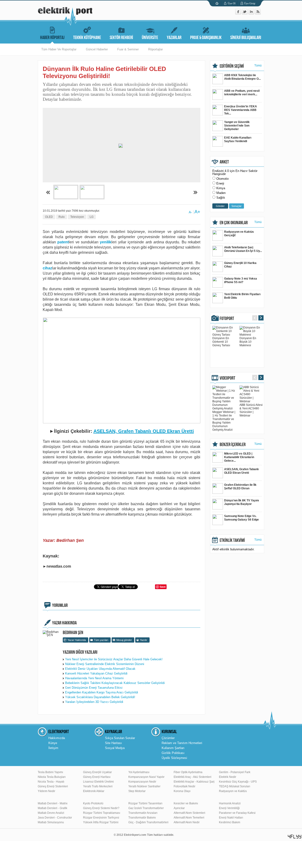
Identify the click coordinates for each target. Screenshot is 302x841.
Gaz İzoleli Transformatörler (146, 808)
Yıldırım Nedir (46, 791)
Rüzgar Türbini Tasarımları (145, 803)
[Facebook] (238, 13)
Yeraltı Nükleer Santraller (144, 786)
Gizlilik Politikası (173, 752)
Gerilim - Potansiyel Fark (234, 772)
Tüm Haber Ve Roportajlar (58, 49)
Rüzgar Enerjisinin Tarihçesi (101, 817)
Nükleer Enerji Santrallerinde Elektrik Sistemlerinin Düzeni (104, 664)
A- (190, 212)
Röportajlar (155, 49)
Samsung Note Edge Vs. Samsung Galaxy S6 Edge (241, 517)
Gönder (220, 206)
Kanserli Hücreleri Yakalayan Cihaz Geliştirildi (96, 673)
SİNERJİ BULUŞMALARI (245, 37)
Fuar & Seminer (128, 49)
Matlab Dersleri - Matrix (52, 803)
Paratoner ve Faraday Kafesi (237, 812)
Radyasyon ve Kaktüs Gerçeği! (239, 233)
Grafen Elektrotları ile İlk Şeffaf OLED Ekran (240, 486)
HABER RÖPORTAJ (52, 37)
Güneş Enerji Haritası (96, 776)
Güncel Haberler (97, 49)
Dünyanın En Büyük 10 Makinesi (247, 342)
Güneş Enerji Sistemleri (53, 786)
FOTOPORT (227, 318)
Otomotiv (222, 178)
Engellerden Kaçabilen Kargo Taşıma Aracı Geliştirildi (101, 692)
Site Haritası (113, 743)
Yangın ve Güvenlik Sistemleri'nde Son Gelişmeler (237, 125)
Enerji (220, 183)
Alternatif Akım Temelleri (189, 817)
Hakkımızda (56, 738)
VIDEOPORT (227, 378)
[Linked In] (251, 13)
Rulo (62, 217)
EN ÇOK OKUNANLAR (234, 223)
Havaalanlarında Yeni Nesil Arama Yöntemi (94, 678)
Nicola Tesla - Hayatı (51, 781)
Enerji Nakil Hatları (231, 817)
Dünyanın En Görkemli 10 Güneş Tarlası (221, 342)
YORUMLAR (60, 605)
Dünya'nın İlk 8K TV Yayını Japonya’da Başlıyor (241, 502)
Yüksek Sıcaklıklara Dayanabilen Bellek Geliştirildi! (100, 697)
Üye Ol (231, 3)
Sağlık (220, 197)
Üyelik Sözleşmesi (174, 757)
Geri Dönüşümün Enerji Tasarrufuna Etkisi (93, 687)
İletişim (53, 747)
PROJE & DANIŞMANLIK (206, 37)
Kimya (220, 188)
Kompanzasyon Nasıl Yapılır (146, 776)
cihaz (47, 268)
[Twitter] (245, 13)
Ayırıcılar (179, 808)
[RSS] (258, 13)
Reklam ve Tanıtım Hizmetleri (182, 743)
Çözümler (168, 738)
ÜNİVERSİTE (150, 37)
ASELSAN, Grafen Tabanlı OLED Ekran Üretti (241, 471)
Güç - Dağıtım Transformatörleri (148, 822)
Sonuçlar (236, 206)
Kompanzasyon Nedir (142, 781)
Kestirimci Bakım (229, 822)
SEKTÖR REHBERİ (121, 37)
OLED (49, 217)
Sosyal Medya (115, 747)
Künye (52, 743)
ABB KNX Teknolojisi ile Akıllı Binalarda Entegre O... (242, 77)
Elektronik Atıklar (93, 791)
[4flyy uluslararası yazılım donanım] (294, 836)
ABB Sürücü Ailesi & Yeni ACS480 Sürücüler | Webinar (251, 410)
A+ (197, 211)
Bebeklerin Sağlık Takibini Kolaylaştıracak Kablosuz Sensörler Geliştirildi (115, 683)
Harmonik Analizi (230, 803)
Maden (221, 193)
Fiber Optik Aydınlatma (188, 772)
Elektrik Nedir (227, 776)
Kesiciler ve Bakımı (186, 803)
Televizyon (77, 217)
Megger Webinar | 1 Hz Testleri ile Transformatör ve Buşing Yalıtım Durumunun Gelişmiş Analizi (223, 420)
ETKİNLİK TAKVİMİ (232, 540)
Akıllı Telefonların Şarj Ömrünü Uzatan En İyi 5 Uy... (243, 249)
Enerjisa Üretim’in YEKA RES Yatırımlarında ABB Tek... (240, 110)
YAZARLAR (174, 37)
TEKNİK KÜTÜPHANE (87, 37)
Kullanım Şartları (173, 747)
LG (91, 217)
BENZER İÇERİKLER (233, 444)
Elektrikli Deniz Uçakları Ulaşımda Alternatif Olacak (100, 668)
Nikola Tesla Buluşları (52, 776)
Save (163, 586)
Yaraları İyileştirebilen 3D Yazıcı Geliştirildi (94, 702)
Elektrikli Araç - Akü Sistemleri (192, 776)
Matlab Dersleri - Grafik (52, 808)
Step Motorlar (137, 791)
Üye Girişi (249, 3)
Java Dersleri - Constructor (55, 817)
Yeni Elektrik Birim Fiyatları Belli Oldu (242, 296)
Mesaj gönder (124, 640)
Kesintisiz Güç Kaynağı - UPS (238, 781)
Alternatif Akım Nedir (187, 822)
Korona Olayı (182, 791)
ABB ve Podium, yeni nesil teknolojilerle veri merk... (242, 92)
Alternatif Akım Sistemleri (189, 812)
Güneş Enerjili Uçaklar (97, 772)
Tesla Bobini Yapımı (50, 772)
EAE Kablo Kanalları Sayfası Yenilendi (237, 139)
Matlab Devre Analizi (51, 812)
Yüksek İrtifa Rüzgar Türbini (100, 822)
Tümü (258, 65)
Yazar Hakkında (76, 640)
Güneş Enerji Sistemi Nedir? (101, 808)
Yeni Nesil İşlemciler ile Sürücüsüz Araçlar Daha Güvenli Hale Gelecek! (114, 659)
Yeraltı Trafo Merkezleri (98, 786)
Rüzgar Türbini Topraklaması (101, 812)
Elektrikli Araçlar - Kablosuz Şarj (194, 781)
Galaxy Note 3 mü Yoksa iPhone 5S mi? (240, 280)
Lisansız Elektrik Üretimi (98, 781)
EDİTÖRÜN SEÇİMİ (232, 66)
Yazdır (143, 640)
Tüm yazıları (101, 640)
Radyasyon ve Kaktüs (233, 791)
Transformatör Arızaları (142, 812)
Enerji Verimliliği (229, 808)
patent (63, 242)
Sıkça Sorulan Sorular (120, 738)
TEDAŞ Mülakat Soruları (234, 786)
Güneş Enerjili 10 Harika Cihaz (240, 264)
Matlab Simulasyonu (51, 822)
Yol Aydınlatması (138, 772)
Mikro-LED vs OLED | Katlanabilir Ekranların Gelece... (239, 457)
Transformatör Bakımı (142, 817)
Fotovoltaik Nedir (184, 786)
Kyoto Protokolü (93, 803)
